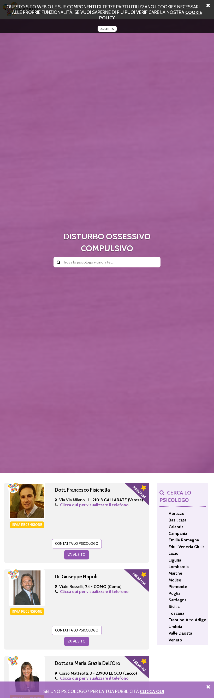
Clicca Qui (152, 691)
